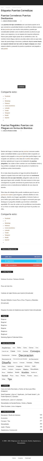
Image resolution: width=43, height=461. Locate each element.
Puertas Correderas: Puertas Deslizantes (16, 17)
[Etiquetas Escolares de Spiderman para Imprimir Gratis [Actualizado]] (21, 307)
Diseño (6, 362)
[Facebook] (14, 446)
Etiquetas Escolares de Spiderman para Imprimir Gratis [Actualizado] (21, 310)
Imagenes (19, 366)
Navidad (5, 376)
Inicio (2, 7)
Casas (12, 351)
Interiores (27, 366)
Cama (25, 347)
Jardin (34, 366)
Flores (36, 362)
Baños (19, 347)
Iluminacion (11, 366)
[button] (40, 2)
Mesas (3, 372)
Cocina (19, 351)
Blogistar (3, 328)
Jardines (4, 369)
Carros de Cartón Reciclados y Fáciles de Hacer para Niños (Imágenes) (18, 390)
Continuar (21, 87)
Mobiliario (10, 372)
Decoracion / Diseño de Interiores (10, 415)
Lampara (10, 369)
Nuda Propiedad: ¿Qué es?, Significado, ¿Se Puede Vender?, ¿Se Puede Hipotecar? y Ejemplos (20, 395)
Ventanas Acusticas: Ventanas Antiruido (12, 279)
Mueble (17, 372)
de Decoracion (33, 359)
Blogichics (4, 325)
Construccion (6, 355)
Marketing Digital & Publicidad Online (11, 337)
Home (14, 458)
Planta (17, 375)
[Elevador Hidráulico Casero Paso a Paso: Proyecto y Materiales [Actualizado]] (21, 297)
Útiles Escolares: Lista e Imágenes (11, 406)
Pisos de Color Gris (6, 286)
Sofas (3, 379)
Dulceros (15, 362)
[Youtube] (28, 446)
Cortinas (14, 355)
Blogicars (3, 319)
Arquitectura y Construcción (9, 430)
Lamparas (18, 369)
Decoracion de (6, 359)
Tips (10, 379)
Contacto (20, 458)
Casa (37, 347)
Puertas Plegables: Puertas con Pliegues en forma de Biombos (17, 126)
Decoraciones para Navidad (20, 359)
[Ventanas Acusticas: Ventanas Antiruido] (21, 276)
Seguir (38, 261)
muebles (27, 158)
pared (6, 48)
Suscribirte (37, 265)
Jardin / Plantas (5, 427)
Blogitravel (4, 334)
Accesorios (4, 418)
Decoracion (26, 355)
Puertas (29, 375)
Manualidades (34, 369)
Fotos (4, 366)
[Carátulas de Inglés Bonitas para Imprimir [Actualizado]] (21, 290)
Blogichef (3, 322)
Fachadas (29, 362)
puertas (7, 29)
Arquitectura (6, 348)
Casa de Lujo (5, 351)
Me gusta (37, 256)
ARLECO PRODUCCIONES (10, 21)
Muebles (25, 372)
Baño (14, 347)
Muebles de (34, 372)
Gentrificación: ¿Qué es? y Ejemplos (11, 400)
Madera (25, 369)
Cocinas (25, 351)
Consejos (35, 351)
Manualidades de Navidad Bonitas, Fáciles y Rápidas (16, 403)
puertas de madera (7, 194)
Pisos (11, 375)
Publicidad (28, 458)
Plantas (23, 375)
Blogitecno (4, 331)
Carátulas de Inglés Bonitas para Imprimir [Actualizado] (17, 293)
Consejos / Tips (5, 421)
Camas (31, 347)
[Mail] (19, 446)
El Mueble (22, 362)
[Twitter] (24, 446)
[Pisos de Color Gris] (21, 283)
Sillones (36, 375)
